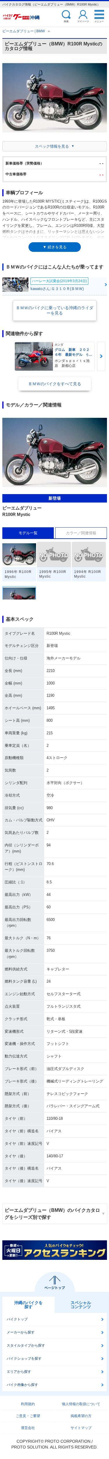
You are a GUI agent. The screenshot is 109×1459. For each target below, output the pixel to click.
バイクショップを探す (24, 1359)
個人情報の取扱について (81, 1404)
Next (101, 356)
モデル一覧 (28, 533)
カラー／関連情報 (81, 533)
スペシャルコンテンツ (81, 1304)
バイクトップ (17, 1319)
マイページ (83, 21)
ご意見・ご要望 (28, 1416)
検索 (66, 21)
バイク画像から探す (22, 1385)
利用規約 (28, 1404)
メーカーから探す (21, 1332)
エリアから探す (19, 1372)
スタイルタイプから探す (26, 1345)
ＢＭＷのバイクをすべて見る (54, 383)
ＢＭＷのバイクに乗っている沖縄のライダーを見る (54, 310)
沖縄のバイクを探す (28, 1304)
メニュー (99, 21)
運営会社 (28, 1428)
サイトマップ (81, 1428)
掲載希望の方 (81, 1416)
